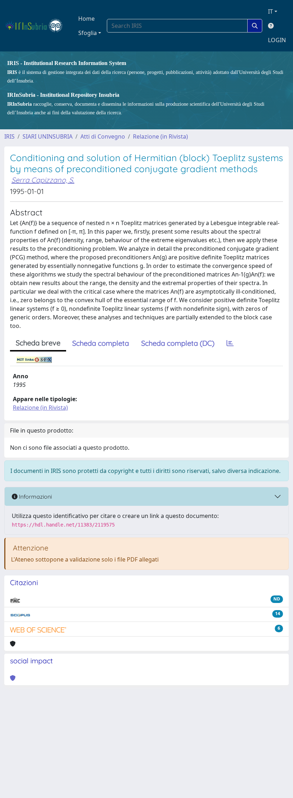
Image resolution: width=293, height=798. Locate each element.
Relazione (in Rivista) (160, 136)
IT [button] (270, 11)
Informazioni (35, 496)
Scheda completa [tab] (100, 343)
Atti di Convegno (102, 136)
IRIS (9, 136)
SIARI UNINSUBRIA (48, 136)
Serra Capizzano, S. (42, 179)
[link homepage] (37, 25)
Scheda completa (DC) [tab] (177, 343)
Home (86, 19)
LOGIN (277, 40)
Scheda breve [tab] (38, 342)
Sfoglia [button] (87, 33)
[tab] (230, 343)
